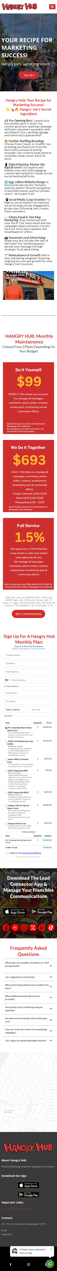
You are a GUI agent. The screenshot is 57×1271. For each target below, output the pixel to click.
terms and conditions (31, 853)
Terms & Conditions (10, 1208)
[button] (52, 7)
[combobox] (7, 680)
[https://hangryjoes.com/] (19, 6)
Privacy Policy (28, 1208)
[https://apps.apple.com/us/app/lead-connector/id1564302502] (15, 911)
